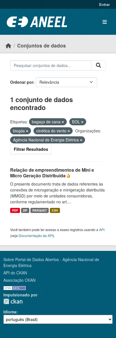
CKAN (13, 301)
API (101, 229)
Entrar (104, 4)
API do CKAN (15, 272)
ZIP (25, 210)
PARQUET (39, 210)
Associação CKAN (19, 280)
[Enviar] (98, 65)
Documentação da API (36, 235)
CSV (55, 210)
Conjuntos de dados (41, 45)
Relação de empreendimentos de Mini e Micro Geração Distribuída (52, 173)
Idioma (9, 312)
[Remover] (63, 122)
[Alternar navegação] (104, 22)
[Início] (8, 45)
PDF (15, 210)
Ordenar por (21, 82)
